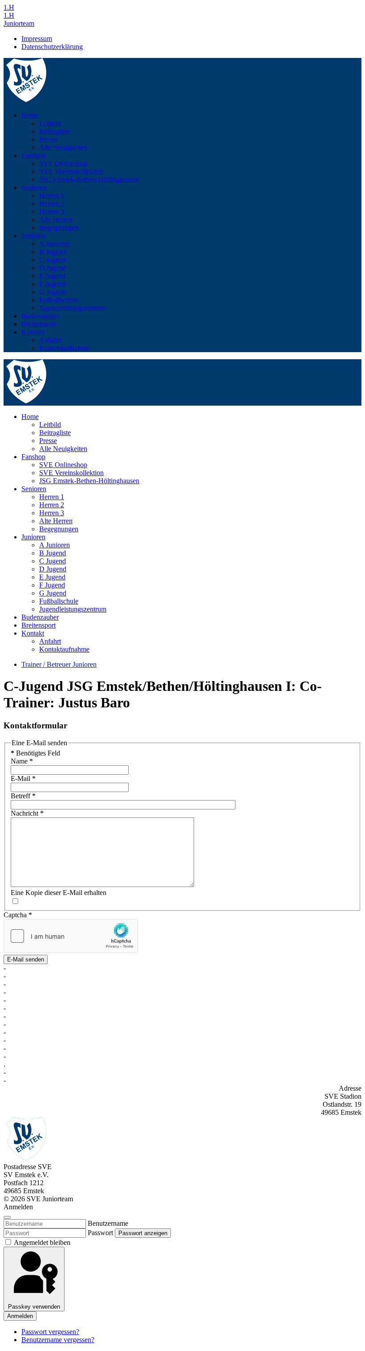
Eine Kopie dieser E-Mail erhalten (58, 892)
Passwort (100, 1232)
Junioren (33, 235)
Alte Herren (56, 219)
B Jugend (52, 251)
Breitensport (38, 324)
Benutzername (108, 1223)
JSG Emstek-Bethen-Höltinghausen (89, 179)
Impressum (36, 38)
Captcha (18, 915)
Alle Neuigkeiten (63, 147)
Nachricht (27, 813)
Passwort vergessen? (50, 1331)
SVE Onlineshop (63, 163)
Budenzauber (40, 316)
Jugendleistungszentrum (72, 308)
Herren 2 (51, 203)
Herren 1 (51, 195)
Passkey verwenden (34, 1306)
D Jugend (52, 267)
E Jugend (52, 275)
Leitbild (50, 123)
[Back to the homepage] (26, 100)
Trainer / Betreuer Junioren (59, 664)
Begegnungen (58, 227)
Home (30, 115)
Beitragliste (55, 131)
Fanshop (33, 155)
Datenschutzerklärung (52, 46)
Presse (48, 139)
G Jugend (52, 292)
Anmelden (20, 1316)
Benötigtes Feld (35, 753)
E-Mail (23, 778)
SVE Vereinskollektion (71, 171)
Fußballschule (58, 300)
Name (22, 761)
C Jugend (52, 259)
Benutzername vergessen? (57, 1339)
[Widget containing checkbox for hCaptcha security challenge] (71, 936)
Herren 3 (51, 211)
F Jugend (52, 283)
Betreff (23, 796)
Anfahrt (50, 340)
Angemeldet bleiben (41, 1242)
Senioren (33, 187)
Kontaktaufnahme (64, 348)
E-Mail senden (25, 959)
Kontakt (32, 332)
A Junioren (54, 243)
